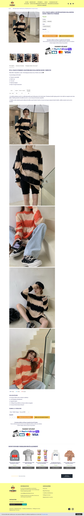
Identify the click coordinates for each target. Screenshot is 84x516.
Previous (11, 30)
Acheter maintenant (67, 36)
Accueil (27, 2)
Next (37, 30)
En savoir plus (45, 514)
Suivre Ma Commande (41, 5)
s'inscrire (24, 504)
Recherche (45, 488)
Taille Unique (46, 26)
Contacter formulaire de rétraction (38, 3)
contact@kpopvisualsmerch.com (27, 493)
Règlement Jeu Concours (48, 497)
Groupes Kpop (33, 2)
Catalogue (26, 3)
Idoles (46, 2)
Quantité (44, 29)
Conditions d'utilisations (48, 493)
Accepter (79, 514)
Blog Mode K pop (46, 490)
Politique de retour (46, 495)
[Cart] (73, 4)
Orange (49, 21)
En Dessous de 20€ (53, 2)
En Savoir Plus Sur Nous (53, 3)
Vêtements (40, 2)
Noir (44, 21)
